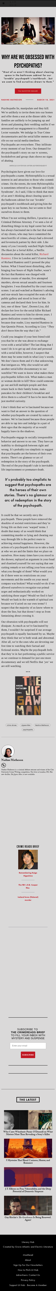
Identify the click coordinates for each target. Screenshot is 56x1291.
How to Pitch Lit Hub (28, 1269)
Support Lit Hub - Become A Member (28, 1285)
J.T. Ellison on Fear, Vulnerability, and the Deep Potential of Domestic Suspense (28, 1190)
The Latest (28, 1100)
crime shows (12, 725)
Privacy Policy (28, 1280)
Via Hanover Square (28, 91)
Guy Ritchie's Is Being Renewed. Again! (28, 1219)
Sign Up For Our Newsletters (28, 1264)
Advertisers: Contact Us (28, 1274)
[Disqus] (28, 810)
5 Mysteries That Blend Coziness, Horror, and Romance (28, 1162)
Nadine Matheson (11, 100)
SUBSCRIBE (28, 1055)
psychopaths (28, 729)
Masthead (28, 1254)
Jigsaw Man (26, 725)
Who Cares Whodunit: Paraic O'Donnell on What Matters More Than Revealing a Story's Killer (28, 1133)
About (28, 1259)
